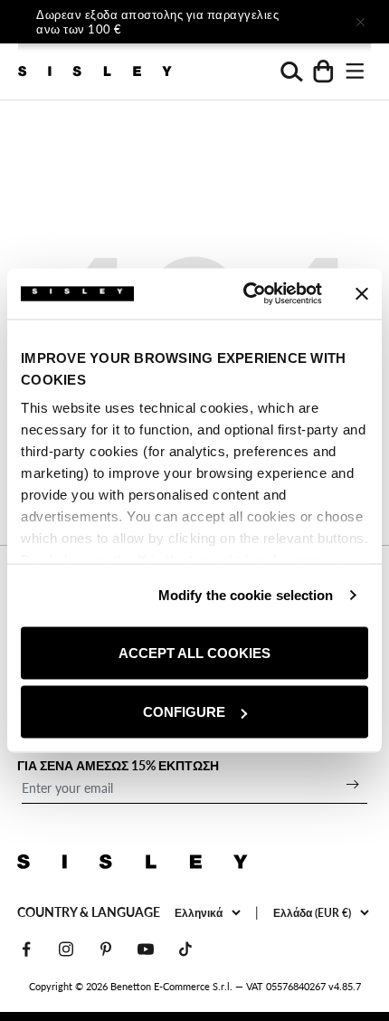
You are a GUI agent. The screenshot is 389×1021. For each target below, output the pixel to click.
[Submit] (352, 783)
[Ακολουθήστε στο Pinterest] (106, 949)
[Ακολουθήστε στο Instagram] (66, 949)
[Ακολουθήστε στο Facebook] (26, 949)
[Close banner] (362, 293)
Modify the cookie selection (246, 595)
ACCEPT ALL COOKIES (194, 652)
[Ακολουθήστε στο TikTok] (185, 949)
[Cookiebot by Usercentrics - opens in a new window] (244, 294)
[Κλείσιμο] (360, 21)
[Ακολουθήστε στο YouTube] (146, 949)
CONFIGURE (184, 712)
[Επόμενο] (309, 21)
